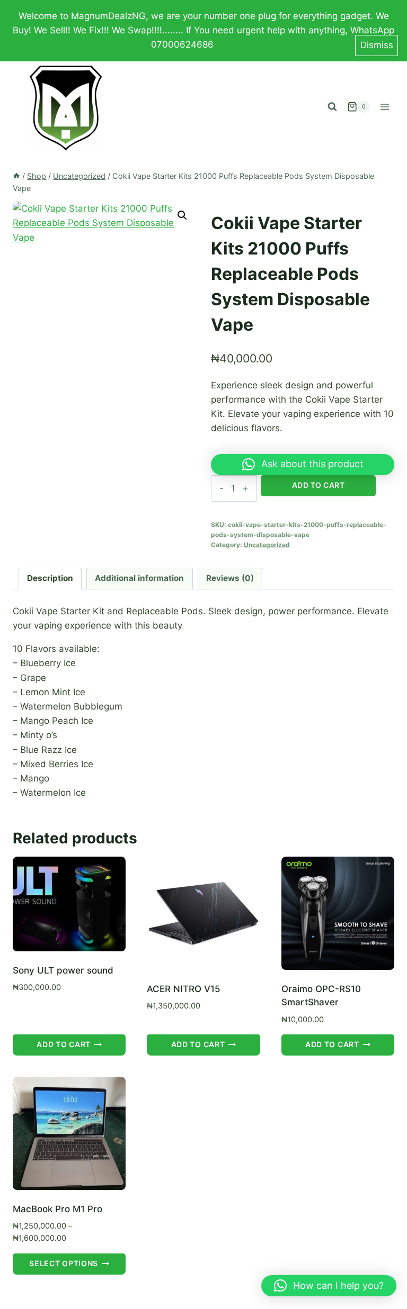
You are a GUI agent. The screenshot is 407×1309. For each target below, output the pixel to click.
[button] (182, 215)
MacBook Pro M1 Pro (57, 1209)
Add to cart (318, 484)
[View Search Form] (332, 106)
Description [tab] (50, 578)
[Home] (16, 175)
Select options (63, 1263)
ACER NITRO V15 (183, 989)
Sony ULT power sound (63, 970)
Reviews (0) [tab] (230, 578)
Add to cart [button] (64, 1044)
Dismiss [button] (376, 45)
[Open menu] (384, 106)
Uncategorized (267, 545)
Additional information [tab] (139, 578)
